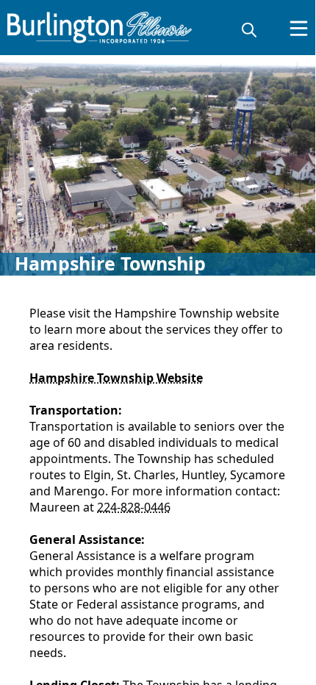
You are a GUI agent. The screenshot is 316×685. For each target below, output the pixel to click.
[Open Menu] (298, 28)
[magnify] (249, 29)
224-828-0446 (133, 507)
